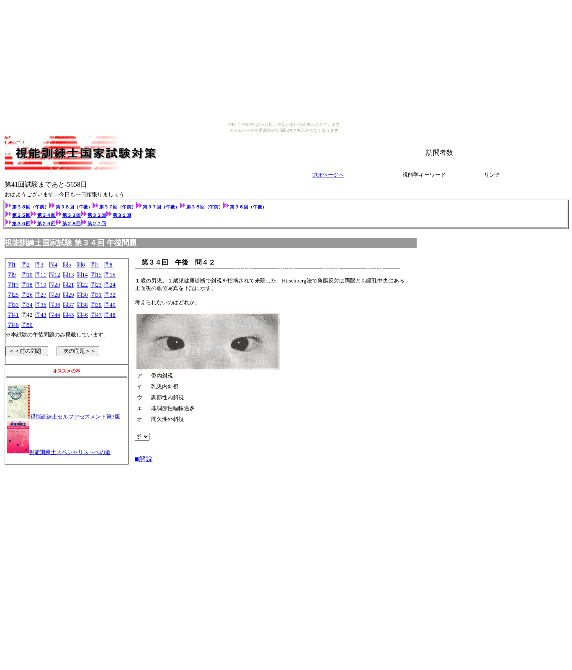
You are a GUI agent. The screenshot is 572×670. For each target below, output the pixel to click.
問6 (81, 265)
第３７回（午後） (161, 206)
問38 (82, 305)
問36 (54, 305)
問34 (27, 305)
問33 (13, 305)
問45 (68, 315)
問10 (27, 275)
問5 (67, 265)
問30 (82, 295)
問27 (40, 295)
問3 (39, 265)
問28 (54, 295)
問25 (13, 295)
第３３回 (71, 215)
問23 (96, 285)
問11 (40, 275)
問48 (110, 315)
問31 (96, 295)
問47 (96, 315)
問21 (68, 285)
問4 (53, 265)
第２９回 (46, 223)
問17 (13, 285)
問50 (27, 325)
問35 (40, 305)
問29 (68, 295)
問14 (82, 275)
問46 (82, 315)
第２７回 (97, 223)
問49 (13, 325)
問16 (110, 275)
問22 (82, 285)
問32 (110, 295)
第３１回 (122, 215)
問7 (94, 265)
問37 (68, 305)
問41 (13, 315)
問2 (25, 265)
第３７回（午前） (117, 206)
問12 (54, 275)
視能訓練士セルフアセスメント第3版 (75, 416)
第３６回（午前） (204, 206)
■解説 (143, 458)
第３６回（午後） (248, 206)
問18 (27, 285)
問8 (108, 265)
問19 (40, 285)
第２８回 (71, 223)
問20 (54, 285)
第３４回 (46, 215)
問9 (12, 275)
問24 (110, 285)
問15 (96, 275)
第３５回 (21, 215)
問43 (40, 315)
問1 (12, 265)
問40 (110, 305)
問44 (54, 315)
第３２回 (97, 215)
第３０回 (21, 223)
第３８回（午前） (30, 206)
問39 (96, 305)
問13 (68, 275)
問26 (27, 295)
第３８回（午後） (74, 206)
